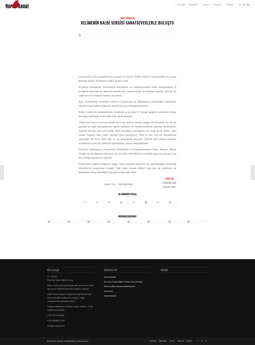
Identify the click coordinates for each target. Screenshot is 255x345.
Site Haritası (108, 291)
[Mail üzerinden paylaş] (170, 202)
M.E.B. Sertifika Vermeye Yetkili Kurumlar (119, 286)
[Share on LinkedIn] (121, 202)
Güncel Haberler (110, 296)
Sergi (173, 187)
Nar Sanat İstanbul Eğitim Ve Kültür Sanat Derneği (123, 282)
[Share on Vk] (146, 202)
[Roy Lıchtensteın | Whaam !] (2, 172)
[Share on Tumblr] (134, 202)
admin (130, 184)
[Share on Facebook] (85, 202)
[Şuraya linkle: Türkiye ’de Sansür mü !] (97, 227)
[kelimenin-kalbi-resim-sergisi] (127, 52)
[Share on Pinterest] (109, 202)
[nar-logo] (18, 4)
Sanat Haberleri (127, 18)
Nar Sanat (60, 341)
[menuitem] (181, 4)
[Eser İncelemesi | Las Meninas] (253, 172)
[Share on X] (97, 202)
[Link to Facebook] (240, 5)
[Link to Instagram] (244, 5)
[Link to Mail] (248, 5)
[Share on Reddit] (158, 202)
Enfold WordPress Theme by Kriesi (76, 341)
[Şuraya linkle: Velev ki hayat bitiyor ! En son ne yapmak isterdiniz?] (77, 226)
